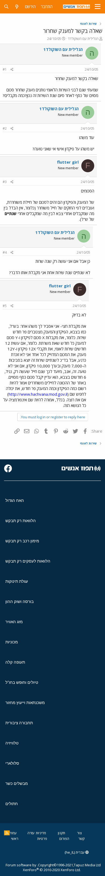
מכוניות (11, 642)
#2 (5, 128)
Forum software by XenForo (43, 867)
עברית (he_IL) (75, 852)
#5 (5, 306)
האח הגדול (14, 500)
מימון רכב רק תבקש (22, 541)
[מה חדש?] (17, 7)
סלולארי (12, 763)
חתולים (11, 803)
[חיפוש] (6, 7)
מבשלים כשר (16, 783)
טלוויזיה (12, 743)
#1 (5, 69)
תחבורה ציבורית (19, 722)
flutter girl (68, 162)
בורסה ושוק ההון (19, 601)
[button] (97, 6)
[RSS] (7, 832)
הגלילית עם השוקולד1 (83, 38)
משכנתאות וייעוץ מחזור (25, 702)
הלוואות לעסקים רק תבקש (27, 561)
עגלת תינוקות (16, 581)
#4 (5, 252)
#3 (5, 182)
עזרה (30, 832)
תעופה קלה (15, 662)
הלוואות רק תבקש (20, 520)
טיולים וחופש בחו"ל (21, 682)
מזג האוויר (14, 621)
